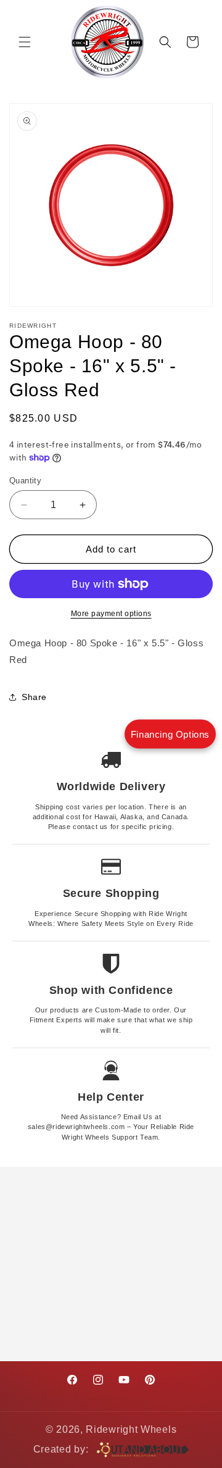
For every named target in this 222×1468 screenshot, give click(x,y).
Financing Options (170, 734)
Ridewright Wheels (131, 1429)
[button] (24, 42)
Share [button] (34, 697)
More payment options (111, 613)
